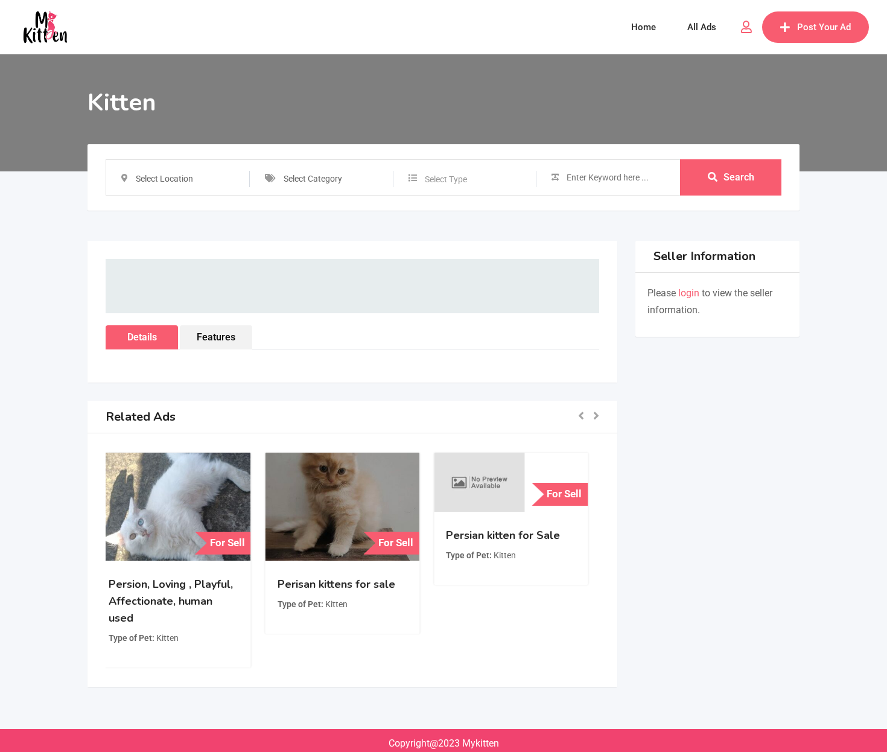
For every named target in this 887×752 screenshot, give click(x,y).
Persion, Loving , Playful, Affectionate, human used (181, 601)
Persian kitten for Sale (513, 535)
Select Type (446, 179)
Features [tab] (216, 337)
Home (643, 27)
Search (738, 177)
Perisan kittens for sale (346, 584)
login (688, 293)
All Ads (701, 27)
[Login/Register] (746, 27)
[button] (581, 416)
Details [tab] (142, 337)
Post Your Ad (824, 27)
